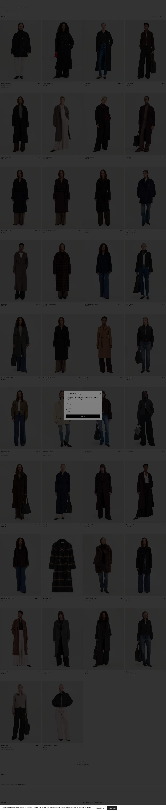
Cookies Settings (100, 808)
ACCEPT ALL (112, 808)
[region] (83, 808)
